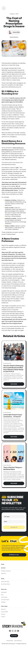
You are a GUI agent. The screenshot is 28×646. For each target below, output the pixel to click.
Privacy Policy (10, 640)
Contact (3, 616)
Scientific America (14, 98)
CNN (17, 167)
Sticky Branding (5, 581)
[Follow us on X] (13, 631)
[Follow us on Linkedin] (18, 631)
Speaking (3, 573)
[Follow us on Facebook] (10, 631)
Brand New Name (5, 584)
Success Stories (5, 599)
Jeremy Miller (4, 611)
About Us (3, 609)
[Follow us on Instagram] (15, 631)
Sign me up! (14, 527)
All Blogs (3, 602)
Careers (3, 614)
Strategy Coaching (5, 571)
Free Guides (4, 597)
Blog (2, 594)
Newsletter (4, 592)
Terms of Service (18, 640)
